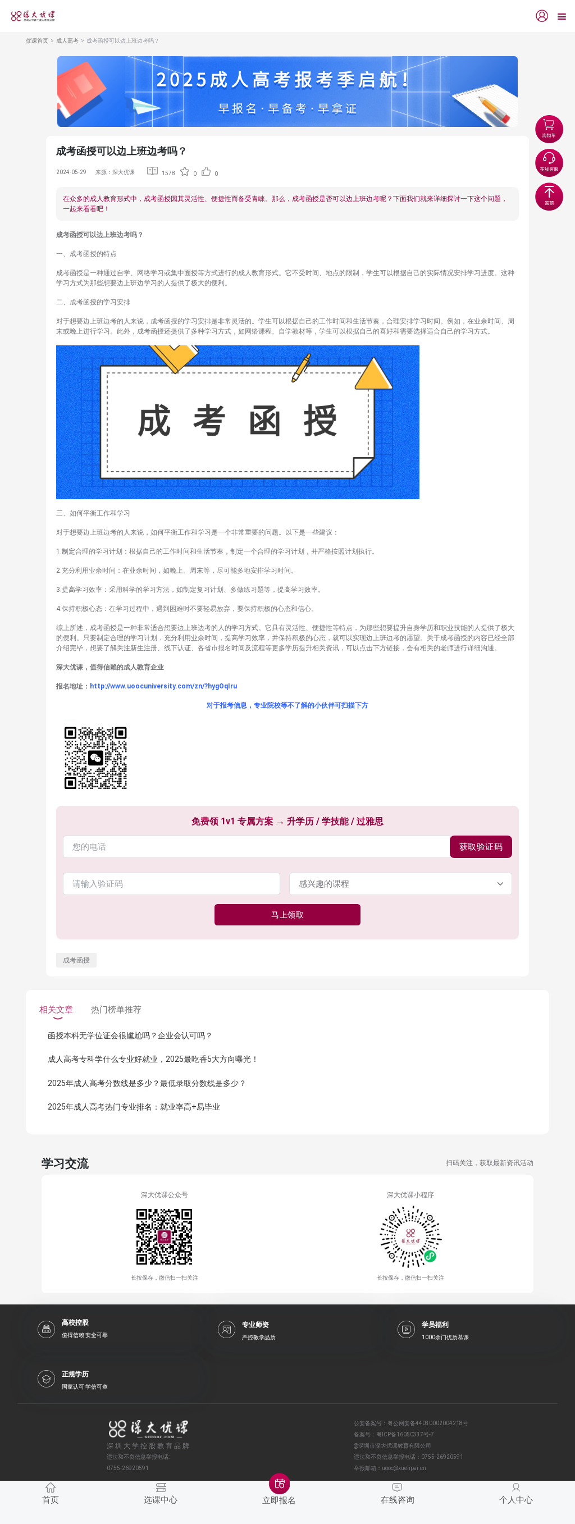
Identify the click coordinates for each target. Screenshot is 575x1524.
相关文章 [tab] (56, 1010)
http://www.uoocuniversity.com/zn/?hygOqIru (163, 686)
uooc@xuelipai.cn (404, 1468)
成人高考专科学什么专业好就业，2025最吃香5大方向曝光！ (153, 1059)
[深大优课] (28, 16)
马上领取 (287, 914)
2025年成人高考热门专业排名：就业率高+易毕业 (134, 1106)
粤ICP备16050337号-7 (405, 1434)
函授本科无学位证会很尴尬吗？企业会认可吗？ (130, 1035)
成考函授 (76, 960)
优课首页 (37, 41)
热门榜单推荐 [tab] (116, 1010)
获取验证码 (481, 847)
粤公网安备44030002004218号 (427, 1423)
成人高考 (67, 41)
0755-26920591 (442, 1457)
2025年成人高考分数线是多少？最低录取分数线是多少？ (147, 1083)
